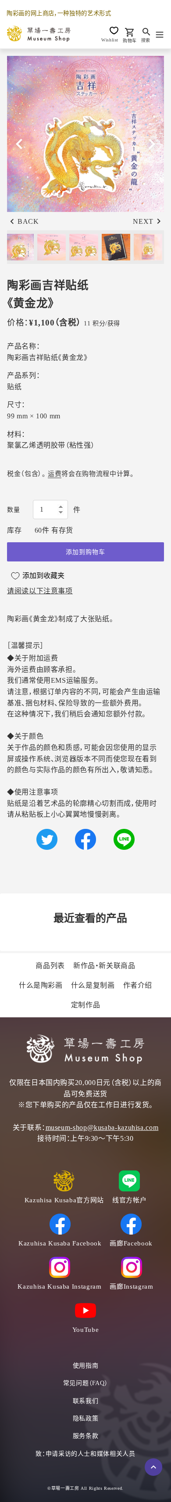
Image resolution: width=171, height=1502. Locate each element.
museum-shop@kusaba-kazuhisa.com (102, 1127)
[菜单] (159, 33)
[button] (151, 143)
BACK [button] (28, 221)
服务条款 (86, 1436)
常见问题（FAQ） (85, 1383)
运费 (54, 473)
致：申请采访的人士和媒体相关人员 (85, 1454)
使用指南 (86, 1365)
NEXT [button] (143, 221)
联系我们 (86, 1401)
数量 (13, 509)
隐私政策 (86, 1418)
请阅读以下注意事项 (40, 591)
